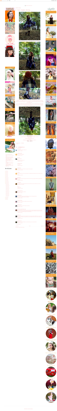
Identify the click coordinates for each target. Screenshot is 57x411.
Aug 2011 (7, 188)
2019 (6, 175)
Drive (28, 103)
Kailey (18, 177)
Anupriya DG (19, 200)
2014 (6, 180)
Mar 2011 (7, 193)
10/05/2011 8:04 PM (19, 155)
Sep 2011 (7, 187)
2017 (6, 177)
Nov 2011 (7, 185)
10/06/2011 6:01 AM (19, 212)
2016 (6, 178)
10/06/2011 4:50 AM (19, 206)
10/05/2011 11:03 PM (20, 180)
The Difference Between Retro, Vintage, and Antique (9, 164)
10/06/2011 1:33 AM (19, 192)
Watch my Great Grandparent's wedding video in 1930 (9, 158)
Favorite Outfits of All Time (9, 154)
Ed (17, 172)
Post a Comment (19, 224)
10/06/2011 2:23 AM (19, 202)
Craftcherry (18, 153)
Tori (17, 157)
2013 (6, 181)
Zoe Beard (18, 195)
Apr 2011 (7, 192)
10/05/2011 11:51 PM (20, 188)
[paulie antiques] (28, 5)
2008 (6, 199)
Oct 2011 (7, 186)
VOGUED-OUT (19, 187)
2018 (6, 176)
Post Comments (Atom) (21, 227)
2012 (6, 182)
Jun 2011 (7, 190)
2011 (6, 183)
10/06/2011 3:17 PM (19, 218)
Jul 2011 (7, 189)
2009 (6, 198)
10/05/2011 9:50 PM (19, 165)
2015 (6, 179)
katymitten (18, 204)
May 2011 (7, 191)
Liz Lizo (18, 182)
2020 (6, 174)
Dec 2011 (7, 184)
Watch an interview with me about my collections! (9, 159)
